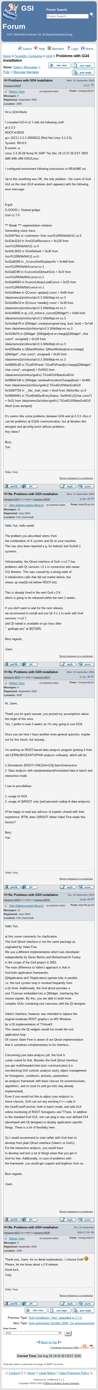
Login (74, 49)
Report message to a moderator (76, 478)
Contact (14, 1373)
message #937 (12, 1232)
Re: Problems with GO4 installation (33, 494)
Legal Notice (47, 1373)
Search (27, 49)
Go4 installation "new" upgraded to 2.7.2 (55, 1317)
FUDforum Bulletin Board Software (61, 1383)
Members (57, 49)
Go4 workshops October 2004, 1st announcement (61, 1323)
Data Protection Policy (74, 1373)
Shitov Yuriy (17, 91)
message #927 (12, 499)
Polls (6, 72)
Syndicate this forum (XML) (65, 1347)
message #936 (12, 900)
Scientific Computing (28, 56)
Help (41, 49)
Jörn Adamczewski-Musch (26, 505)
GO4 (49, 56)
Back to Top (49, 1342)
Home (89, 49)
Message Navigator (26, 72)
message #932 (12, 677)
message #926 (12, 85)
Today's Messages (25, 67)
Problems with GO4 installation (30, 80)
